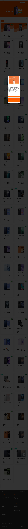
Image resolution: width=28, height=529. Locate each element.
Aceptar (14, 96)
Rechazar (14, 101)
